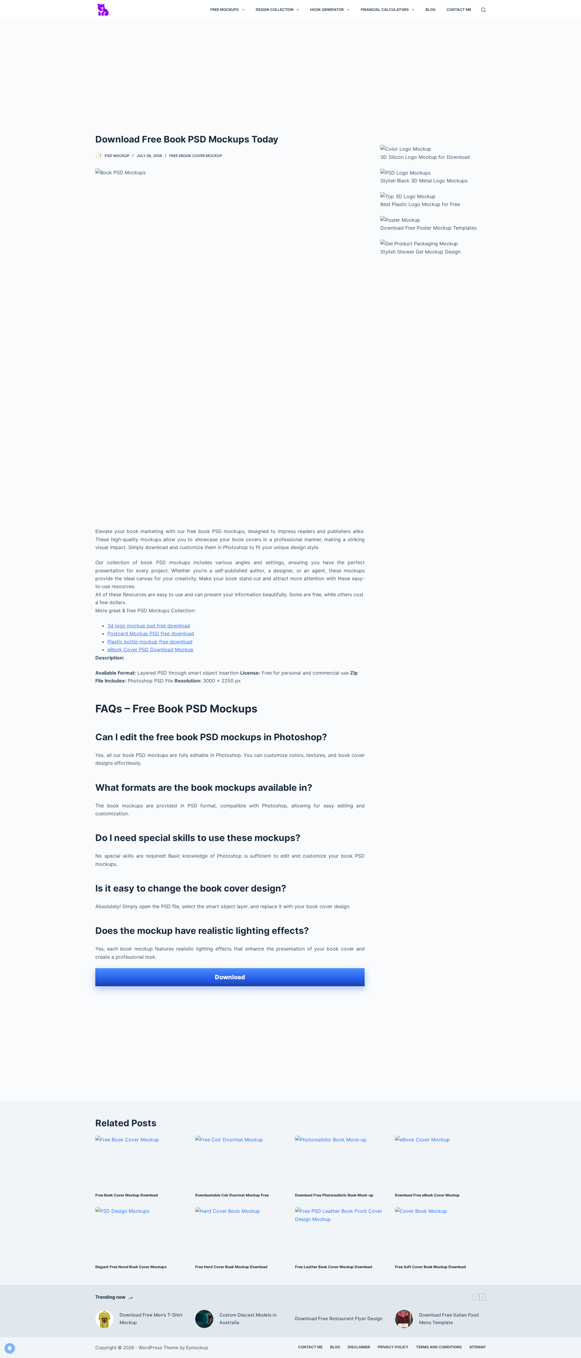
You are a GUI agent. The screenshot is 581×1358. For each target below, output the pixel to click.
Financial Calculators (385, 9)
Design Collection (275, 9)
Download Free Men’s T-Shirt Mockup (151, 1318)
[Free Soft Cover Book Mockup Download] (440, 1232)
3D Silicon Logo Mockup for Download (425, 157)
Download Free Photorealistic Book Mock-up (334, 1195)
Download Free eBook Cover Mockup (427, 1195)
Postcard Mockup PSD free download (150, 633)
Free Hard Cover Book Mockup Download (231, 1267)
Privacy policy (393, 1347)
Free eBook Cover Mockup (195, 155)
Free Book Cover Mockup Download (126, 1195)
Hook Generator (327, 9)
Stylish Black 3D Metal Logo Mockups (424, 181)
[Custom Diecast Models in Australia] (204, 1319)
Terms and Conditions (439, 1347)
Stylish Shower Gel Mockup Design (420, 252)
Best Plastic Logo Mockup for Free (420, 204)
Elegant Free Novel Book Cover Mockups (131, 1267)
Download (230, 977)
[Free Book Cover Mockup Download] (140, 1161)
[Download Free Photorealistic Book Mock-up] (340, 1161)
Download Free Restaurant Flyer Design (338, 1318)
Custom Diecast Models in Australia (248, 1318)
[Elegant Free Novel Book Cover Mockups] (140, 1232)
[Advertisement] (290, 69)
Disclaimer (359, 1347)
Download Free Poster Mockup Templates (428, 228)
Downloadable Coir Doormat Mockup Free (232, 1195)
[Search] (483, 10)
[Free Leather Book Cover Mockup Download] (340, 1232)
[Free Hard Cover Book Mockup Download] (240, 1232)
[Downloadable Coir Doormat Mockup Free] (240, 1161)
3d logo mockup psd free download (148, 626)
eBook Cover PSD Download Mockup (150, 649)
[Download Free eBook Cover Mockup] (440, 1161)
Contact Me (459, 9)
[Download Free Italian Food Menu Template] (404, 1319)
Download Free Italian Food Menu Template (449, 1318)
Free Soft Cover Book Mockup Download (430, 1267)
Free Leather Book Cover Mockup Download (333, 1267)
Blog (430, 9)
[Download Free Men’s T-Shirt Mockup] (104, 1319)
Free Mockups (224, 9)
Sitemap (477, 1347)
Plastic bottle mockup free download (149, 642)
